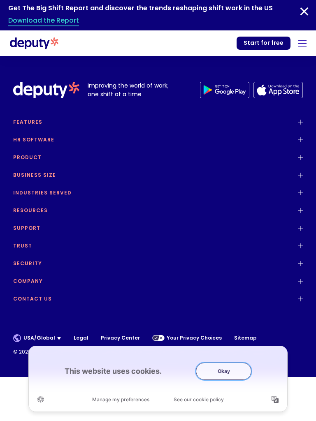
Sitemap (245, 337)
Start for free (263, 43)
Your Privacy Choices (194, 337)
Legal (81, 337)
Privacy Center (120, 337)
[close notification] (304, 11)
